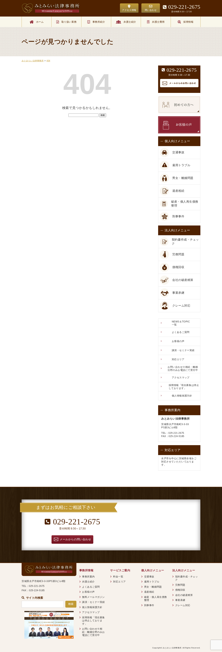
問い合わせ (151, 10)
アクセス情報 (129, 10)
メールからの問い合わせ (75, 539)
